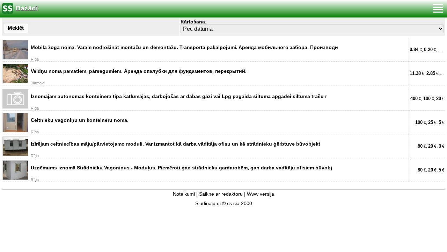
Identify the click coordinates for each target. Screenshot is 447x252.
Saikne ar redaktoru (221, 194)
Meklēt (16, 28)
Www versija (260, 194)
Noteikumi (184, 194)
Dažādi (27, 8)
